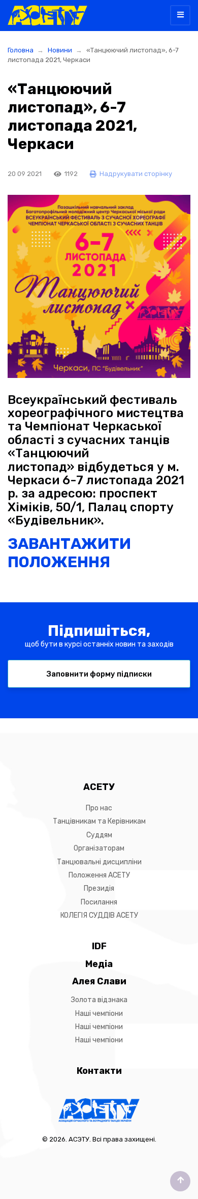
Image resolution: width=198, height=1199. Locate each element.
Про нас (99, 808)
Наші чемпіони (99, 1013)
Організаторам (99, 848)
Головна (21, 50)
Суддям (99, 835)
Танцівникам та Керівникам (99, 821)
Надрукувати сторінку (135, 174)
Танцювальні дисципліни (99, 862)
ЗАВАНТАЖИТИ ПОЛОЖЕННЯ (69, 553)
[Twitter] (107, 744)
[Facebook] (90, 744)
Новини (60, 50)
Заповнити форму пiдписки (99, 674)
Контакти (99, 1070)
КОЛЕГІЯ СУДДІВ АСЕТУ (99, 915)
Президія (99, 888)
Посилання (99, 902)
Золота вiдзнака (99, 1000)
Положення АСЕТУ (99, 875)
